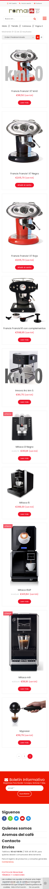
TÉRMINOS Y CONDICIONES (13, 875)
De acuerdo (34, 887)
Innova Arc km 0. (24, 390)
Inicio (4, 26)
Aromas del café (18, 834)
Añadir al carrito (24, 185)
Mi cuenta (13, 3)
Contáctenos (8, 862)
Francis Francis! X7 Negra (24, 173)
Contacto (11, 841)
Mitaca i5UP (24, 590)
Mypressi (25, 731)
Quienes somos (17, 828)
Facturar (39, 3)
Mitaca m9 (25, 677)
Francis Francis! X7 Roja (24, 255)
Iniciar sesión (26, 3)
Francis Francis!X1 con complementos (24, 328)
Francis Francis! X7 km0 (24, 91)
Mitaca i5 (24, 502)
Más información (18, 887)
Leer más (24, 102)
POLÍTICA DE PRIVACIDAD (12, 872)
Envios (8, 847)
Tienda (14, 26)
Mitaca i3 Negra (24, 446)
